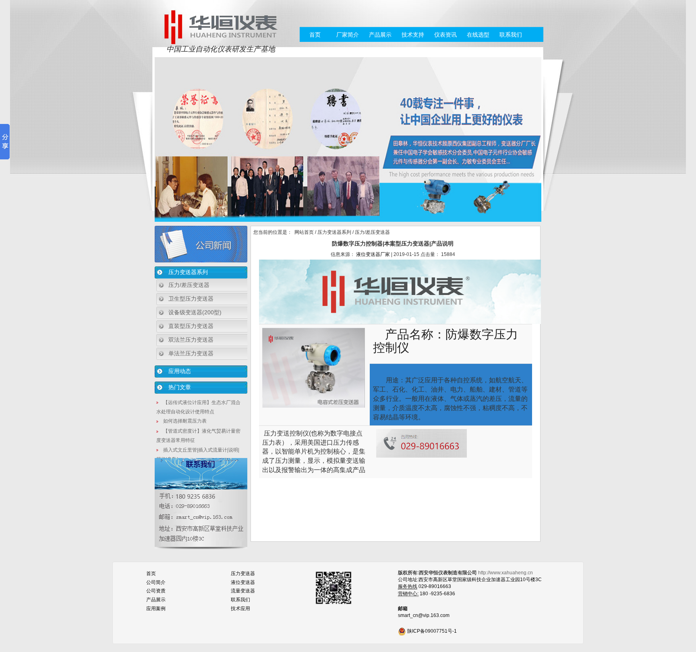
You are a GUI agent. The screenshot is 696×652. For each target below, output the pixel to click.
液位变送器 (243, 582)
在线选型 (478, 34)
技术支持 (413, 34)
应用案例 (156, 608)
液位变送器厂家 (373, 254)
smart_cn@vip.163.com (424, 615)
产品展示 (380, 34)
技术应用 (240, 608)
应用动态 (179, 371)
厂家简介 (347, 34)
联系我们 (510, 34)
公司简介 (156, 582)
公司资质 (156, 591)
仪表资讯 (445, 34)
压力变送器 (243, 573)
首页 (315, 34)
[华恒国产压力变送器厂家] (220, 26)
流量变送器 (243, 591)
